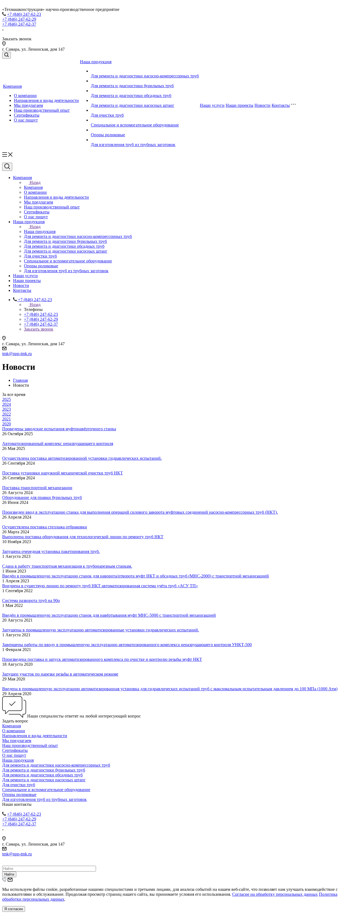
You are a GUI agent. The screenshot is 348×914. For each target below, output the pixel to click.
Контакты (281, 105)
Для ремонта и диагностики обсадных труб (131, 95)
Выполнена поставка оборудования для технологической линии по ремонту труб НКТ (82, 536)
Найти (9, 874)
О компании (25, 95)
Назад (35, 182)
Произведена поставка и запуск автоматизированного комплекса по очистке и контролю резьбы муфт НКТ (102, 659)
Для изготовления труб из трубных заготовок (133, 144)
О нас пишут (26, 120)
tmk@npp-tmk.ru (17, 353)
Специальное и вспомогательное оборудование (135, 125)
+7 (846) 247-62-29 (19, 19)
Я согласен (13, 909)
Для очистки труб (107, 115)
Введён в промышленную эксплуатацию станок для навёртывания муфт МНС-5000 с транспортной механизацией (109, 615)
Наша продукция (95, 61)
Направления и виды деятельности (46, 100)
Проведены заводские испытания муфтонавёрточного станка (59, 428)
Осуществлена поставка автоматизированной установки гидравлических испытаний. (82, 458)
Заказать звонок (38, 329)
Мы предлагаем (28, 105)
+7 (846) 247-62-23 (24, 14)
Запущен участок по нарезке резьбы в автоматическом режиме (60, 674)
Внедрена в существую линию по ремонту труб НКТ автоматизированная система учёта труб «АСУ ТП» (100, 585)
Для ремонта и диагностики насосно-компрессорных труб (145, 76)
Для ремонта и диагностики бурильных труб (132, 85)
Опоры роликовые (108, 134)
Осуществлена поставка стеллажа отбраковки (44, 527)
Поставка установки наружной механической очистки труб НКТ (62, 473)
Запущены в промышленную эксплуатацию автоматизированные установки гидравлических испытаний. (100, 630)
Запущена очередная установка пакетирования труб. (51, 551)
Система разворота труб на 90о (31, 600)
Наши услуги (212, 105)
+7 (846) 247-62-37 (19, 24)
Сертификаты (26, 115)
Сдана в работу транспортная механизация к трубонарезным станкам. (67, 566)
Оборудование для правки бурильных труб (42, 497)
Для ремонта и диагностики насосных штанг (132, 105)
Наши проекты (239, 105)
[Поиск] (6, 55)
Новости (262, 105)
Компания (12, 86)
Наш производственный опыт (42, 110)
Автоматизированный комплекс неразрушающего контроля (57, 443)
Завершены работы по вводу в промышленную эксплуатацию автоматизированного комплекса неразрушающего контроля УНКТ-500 (127, 644)
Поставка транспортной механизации (37, 487)
